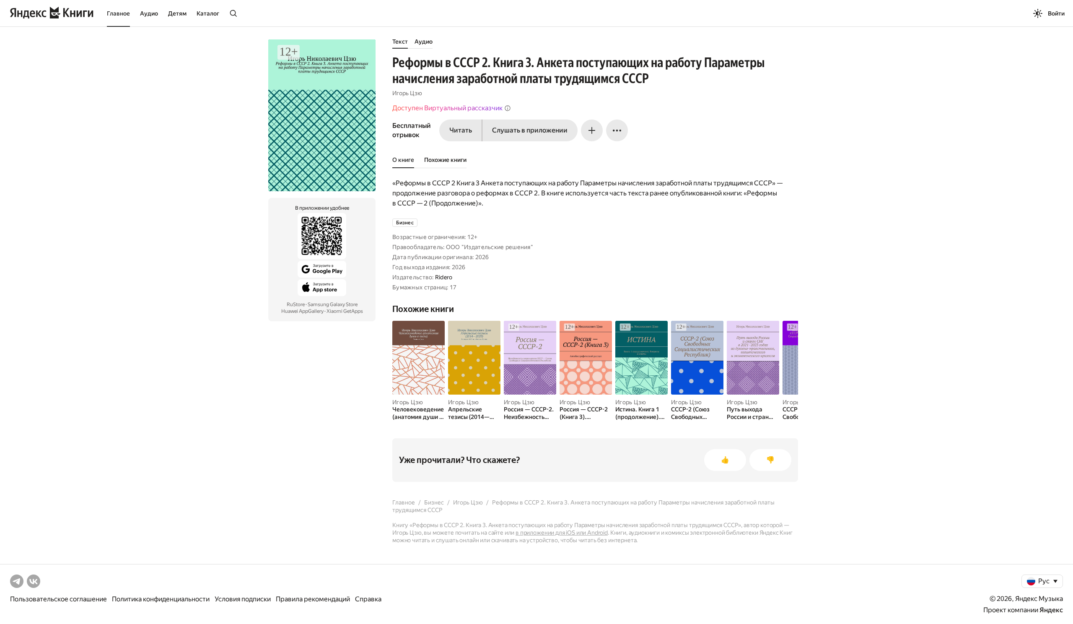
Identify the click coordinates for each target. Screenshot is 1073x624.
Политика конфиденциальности (161, 599)
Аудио (149, 13)
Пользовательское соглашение (58, 599)
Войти (1056, 13)
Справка (368, 599)
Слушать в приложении (530, 130)
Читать (460, 130)
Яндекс (1051, 610)
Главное (118, 13)
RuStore (296, 304)
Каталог (208, 13)
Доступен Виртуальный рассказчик (447, 108)
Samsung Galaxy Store (333, 304)
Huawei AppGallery (302, 311)
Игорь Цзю (407, 93)
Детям (177, 13)
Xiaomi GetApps (345, 311)
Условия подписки (243, 599)
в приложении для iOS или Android (562, 532)
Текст (400, 41)
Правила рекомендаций (313, 599)
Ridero (444, 277)
